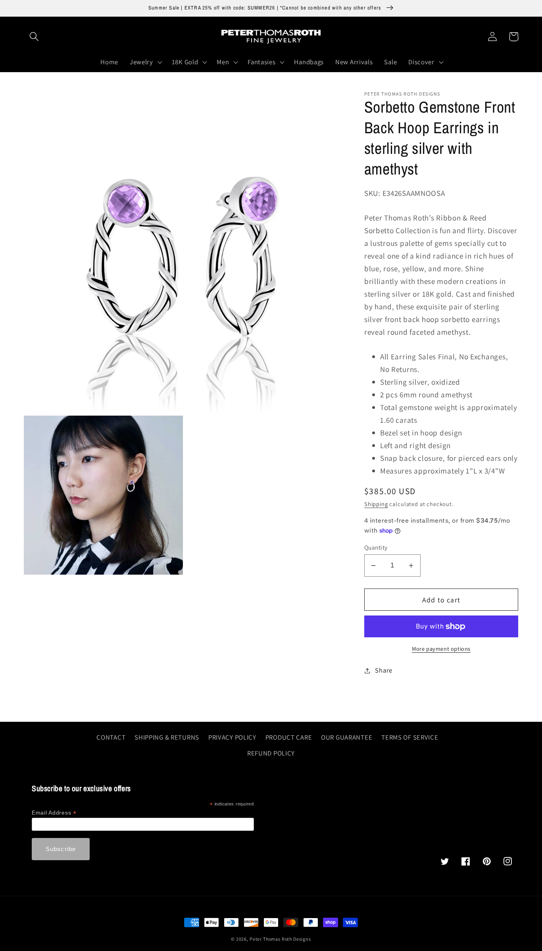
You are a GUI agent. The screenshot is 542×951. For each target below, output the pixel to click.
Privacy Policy (232, 737)
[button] (34, 36)
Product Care (288, 737)
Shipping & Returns (167, 737)
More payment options (441, 648)
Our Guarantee (346, 737)
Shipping (376, 504)
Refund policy (271, 753)
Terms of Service (409, 737)
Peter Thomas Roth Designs (280, 939)
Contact (110, 737)
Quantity (376, 547)
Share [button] (383, 670)
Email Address (54, 813)
